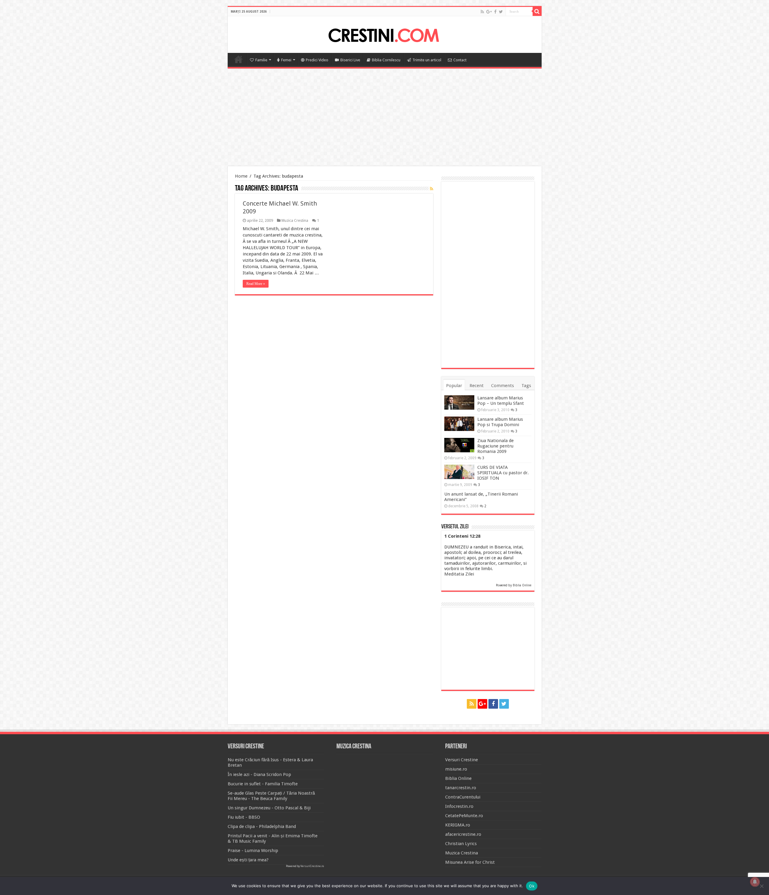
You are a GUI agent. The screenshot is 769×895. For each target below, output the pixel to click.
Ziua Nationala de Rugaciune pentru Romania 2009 (495, 446)
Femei (286, 60)
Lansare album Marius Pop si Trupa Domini (500, 422)
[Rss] (482, 11)
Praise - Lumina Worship (253, 850)
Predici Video (317, 60)
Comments (502, 385)
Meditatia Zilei (459, 574)
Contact (460, 60)
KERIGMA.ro (457, 825)
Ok (531, 886)
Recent (477, 385)
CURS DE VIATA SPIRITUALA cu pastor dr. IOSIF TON (503, 473)
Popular (454, 385)
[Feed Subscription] (431, 188)
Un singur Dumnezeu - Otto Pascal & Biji (269, 808)
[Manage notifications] (755, 882)
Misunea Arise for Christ (470, 862)
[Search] (537, 11)
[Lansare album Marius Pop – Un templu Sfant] (459, 402)
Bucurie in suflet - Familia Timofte (263, 784)
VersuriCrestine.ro (312, 866)
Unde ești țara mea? (248, 860)
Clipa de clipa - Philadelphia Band (262, 826)
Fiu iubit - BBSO (244, 817)
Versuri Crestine (461, 759)
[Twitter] (500, 11)
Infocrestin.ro (459, 806)
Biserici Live (350, 60)
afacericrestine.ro (463, 834)
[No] (761, 886)
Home (238, 59)
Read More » (255, 284)
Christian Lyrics (461, 843)
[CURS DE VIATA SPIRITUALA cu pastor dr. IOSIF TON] (459, 472)
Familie (261, 60)
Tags (526, 385)
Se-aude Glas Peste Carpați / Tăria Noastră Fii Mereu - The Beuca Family (271, 795)
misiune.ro (456, 769)
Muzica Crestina (294, 220)
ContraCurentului (462, 797)
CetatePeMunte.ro (464, 815)
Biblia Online (522, 585)
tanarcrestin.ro (460, 787)
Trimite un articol (426, 60)
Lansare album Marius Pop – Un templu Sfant (500, 400)
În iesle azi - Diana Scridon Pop (259, 774)
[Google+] (489, 11)
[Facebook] (495, 11)
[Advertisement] (384, 118)
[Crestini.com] (384, 33)
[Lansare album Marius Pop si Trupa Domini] (459, 424)
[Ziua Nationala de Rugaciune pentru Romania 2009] (459, 445)
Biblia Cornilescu (386, 60)
